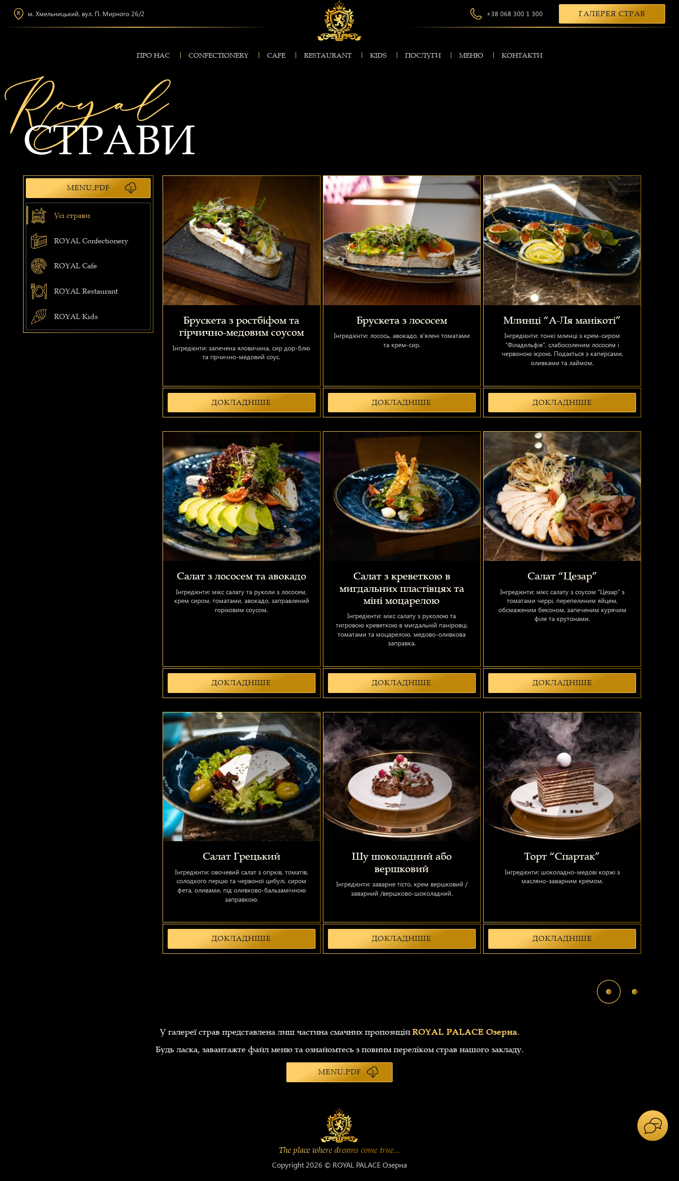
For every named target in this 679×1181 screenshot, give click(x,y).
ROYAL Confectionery (91, 241)
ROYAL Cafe (75, 266)
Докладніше (241, 402)
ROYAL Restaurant (86, 291)
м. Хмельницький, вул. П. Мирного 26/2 (86, 14)
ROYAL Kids (76, 316)
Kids (378, 55)
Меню (471, 55)
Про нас (153, 55)
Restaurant (328, 55)
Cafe (276, 55)
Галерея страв (612, 13)
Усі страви (72, 215)
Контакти (522, 55)
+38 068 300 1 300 (514, 14)
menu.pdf (88, 188)
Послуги (423, 55)
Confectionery (218, 55)
